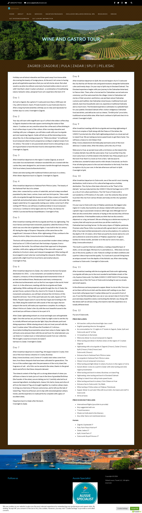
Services (38, 14)
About (21, 14)
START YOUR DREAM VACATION (72, 460)
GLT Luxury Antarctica (43, 18)
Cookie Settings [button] (122, 508)
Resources (102, 14)
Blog (29, 14)
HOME (11, 14)
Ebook (114, 14)
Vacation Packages (54, 14)
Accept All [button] (134, 508)
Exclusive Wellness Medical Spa (80, 14)
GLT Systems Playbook (19, 18)
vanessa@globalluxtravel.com (36, 3)
